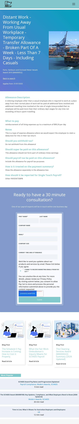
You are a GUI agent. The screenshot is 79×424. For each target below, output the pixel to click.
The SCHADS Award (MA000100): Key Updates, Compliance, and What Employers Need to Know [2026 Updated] (38, 396)
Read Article (7, 361)
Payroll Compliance (28, 384)
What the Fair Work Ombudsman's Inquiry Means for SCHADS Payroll (38, 352)
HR (39, 412)
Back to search (9, 78)
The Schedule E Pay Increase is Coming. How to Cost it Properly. (11, 352)
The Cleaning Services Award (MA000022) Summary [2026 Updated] (64, 353)
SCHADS (54, 384)
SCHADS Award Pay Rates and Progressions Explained (38, 382)
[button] (74, 3)
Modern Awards (43, 384)
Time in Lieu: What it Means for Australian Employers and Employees (38, 410)
